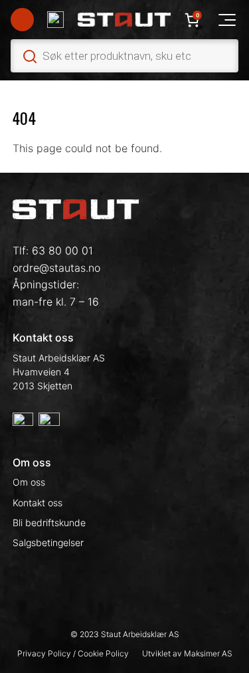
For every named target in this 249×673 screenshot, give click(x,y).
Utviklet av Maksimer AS (187, 653)
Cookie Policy (103, 653)
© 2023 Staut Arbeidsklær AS (124, 634)
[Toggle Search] (124, 55)
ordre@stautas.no (56, 267)
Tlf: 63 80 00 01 (53, 250)
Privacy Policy (45, 653)
